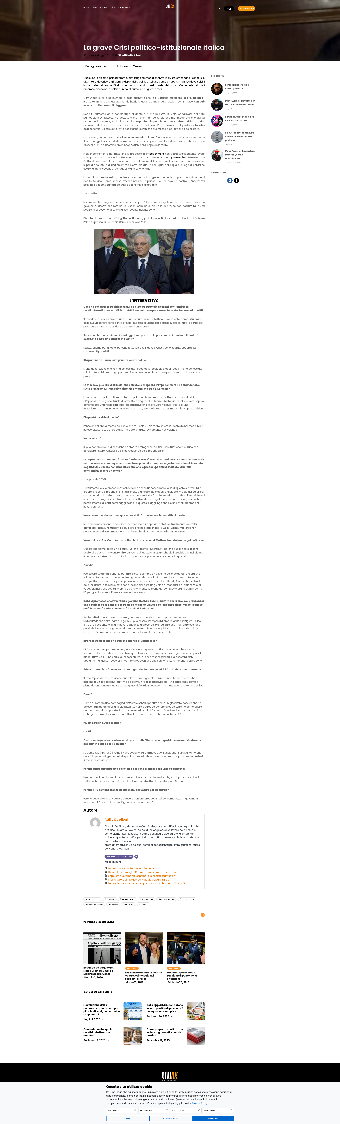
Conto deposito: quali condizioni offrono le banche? (97, 1032)
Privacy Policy (200, 1103)
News (94, 7)
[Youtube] (236, 180)
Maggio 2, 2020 (93, 977)
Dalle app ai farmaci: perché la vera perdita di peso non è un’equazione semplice (164, 1008)
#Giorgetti (146, 899)
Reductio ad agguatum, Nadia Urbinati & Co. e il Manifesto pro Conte (98, 971)
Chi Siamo (123, 7)
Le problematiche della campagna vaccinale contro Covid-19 (146, 883)
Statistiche (178, 1110)
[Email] (136, 857)
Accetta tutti (213, 1118)
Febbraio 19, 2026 (94, 1040)
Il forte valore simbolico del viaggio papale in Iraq (138, 879)
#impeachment (166, 899)
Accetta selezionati (170, 1118)
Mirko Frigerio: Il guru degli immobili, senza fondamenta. (240, 154)
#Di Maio (109, 899)
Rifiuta (127, 1118)
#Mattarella (187, 899)
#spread (143, 904)
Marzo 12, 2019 (134, 982)
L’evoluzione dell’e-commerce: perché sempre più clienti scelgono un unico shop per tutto (101, 1009)
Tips (113, 7)
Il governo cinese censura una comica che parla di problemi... (239, 136)
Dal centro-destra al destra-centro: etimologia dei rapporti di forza (144, 976)
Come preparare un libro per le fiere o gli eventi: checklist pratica (164, 1032)
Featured (132, 968)
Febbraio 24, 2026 (157, 1016)
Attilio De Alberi (131, 55)
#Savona (128, 904)
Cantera (104, 7)
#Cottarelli (92, 899)
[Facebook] (230, 180)
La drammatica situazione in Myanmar (132, 868)
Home (86, 7)
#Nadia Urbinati (94, 904)
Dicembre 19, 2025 (158, 1040)
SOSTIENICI (246, 8)
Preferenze (146, 1110)
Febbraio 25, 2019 (178, 982)
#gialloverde (127, 899)
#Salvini (113, 904)
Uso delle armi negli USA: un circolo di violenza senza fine (142, 872)
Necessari (113, 1110)
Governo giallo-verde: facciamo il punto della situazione (182, 976)
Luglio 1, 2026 (91, 1019)
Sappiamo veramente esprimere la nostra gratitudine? (142, 876)
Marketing (210, 1110)
